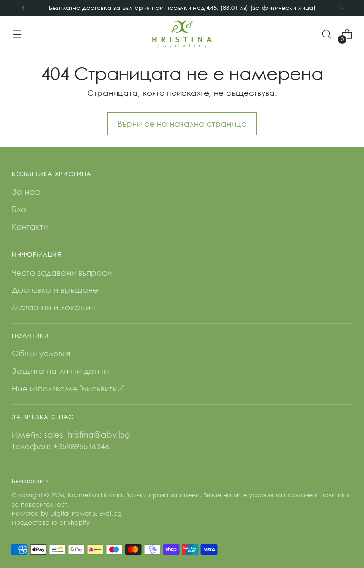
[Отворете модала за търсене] (327, 34)
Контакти (30, 227)
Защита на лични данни (60, 371)
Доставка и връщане (55, 290)
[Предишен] (23, 8)
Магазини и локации (53, 307)
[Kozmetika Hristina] (182, 34)
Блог (20, 209)
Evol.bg (110, 514)
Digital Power (70, 514)
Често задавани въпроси (62, 273)
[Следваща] (341, 8)
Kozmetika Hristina (95, 495)
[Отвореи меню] (17, 34)
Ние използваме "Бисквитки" (68, 388)
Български (28, 481)
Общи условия (41, 353)
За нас (26, 191)
